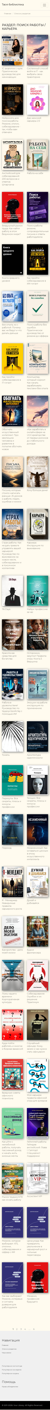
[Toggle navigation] (44, 5)
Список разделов (22, 13)
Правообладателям (10, 1387)
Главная (7, 13)
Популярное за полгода (12, 1366)
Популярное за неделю (12, 1370)
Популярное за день (10, 1373)
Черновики (6, 1353)
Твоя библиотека (13, 4)
